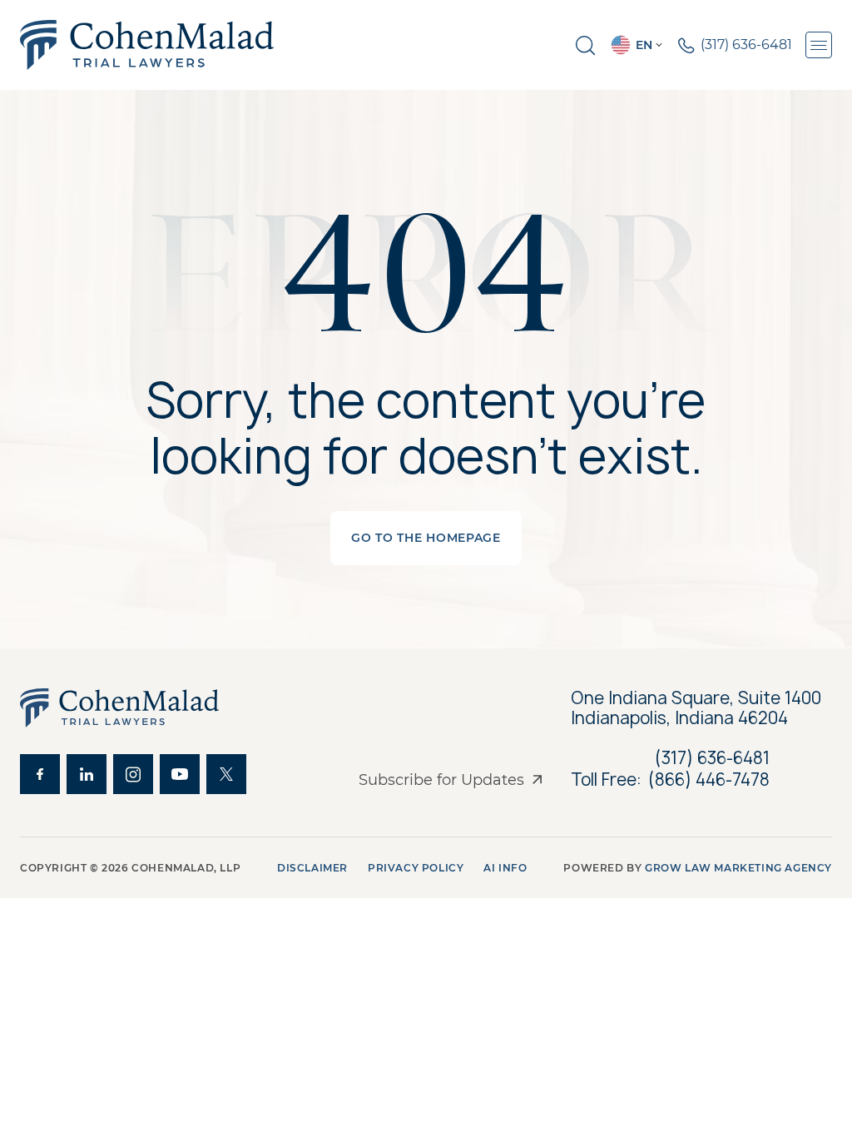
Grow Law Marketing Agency (738, 867)
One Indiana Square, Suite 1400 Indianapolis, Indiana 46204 (698, 708)
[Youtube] (180, 774)
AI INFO (505, 867)
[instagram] (133, 774)
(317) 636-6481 (712, 758)
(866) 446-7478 (709, 780)
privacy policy (415, 867)
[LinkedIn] (86, 774)
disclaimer (312, 867)
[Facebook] (40, 774)
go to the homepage (426, 537)
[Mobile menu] (818, 45)
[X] (226, 774)
